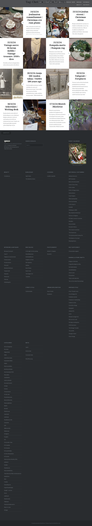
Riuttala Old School (8, 268)
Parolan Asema (7, 262)
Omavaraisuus (7, 391)
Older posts (6, 132)
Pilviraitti (6, 265)
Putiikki (6, 465)
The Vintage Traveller (74, 328)
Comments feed (29, 355)
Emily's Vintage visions (74, 190)
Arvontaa (6, 349)
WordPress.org (29, 358)
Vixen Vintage (72, 336)
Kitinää (5, 386)
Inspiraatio (6, 414)
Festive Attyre (72, 193)
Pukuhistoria (7, 468)
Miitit (5, 355)
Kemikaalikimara (29, 256)
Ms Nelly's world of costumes (75, 218)
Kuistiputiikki (47, 2)
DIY (5, 439)
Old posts (86, 4)
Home (40, 2)
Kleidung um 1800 (73, 210)
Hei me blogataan (8, 346)
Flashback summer (73, 297)
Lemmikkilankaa (72, 269)
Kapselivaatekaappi (8, 487)
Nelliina (27, 265)
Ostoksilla (6, 422)
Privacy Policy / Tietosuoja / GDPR (64, 2)
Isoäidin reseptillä (51, 176)
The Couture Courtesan (74, 229)
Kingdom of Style (29, 259)
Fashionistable (29, 291)
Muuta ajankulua (8, 403)
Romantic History (73, 226)
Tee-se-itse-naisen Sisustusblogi (76, 281)
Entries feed (28, 351)
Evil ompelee (7, 445)
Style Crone (28, 271)
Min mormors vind (73, 319)
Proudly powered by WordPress (38, 523)
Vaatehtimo (6, 476)
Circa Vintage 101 (73, 294)
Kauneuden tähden (8, 360)
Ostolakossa (7, 176)
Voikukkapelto (7, 282)
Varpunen (6, 273)
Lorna (70, 313)
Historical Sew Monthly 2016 (10, 459)
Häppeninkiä (7, 352)
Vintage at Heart (72, 333)
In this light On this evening (32, 251)
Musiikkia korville (8, 419)
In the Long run (72, 204)
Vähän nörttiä (7, 428)
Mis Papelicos (29, 262)
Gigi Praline (28, 176)
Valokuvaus (6, 431)
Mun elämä (6, 374)
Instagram (6, 433)
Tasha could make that (74, 278)
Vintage (79, 2)
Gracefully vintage (73, 305)
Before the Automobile (74, 181)
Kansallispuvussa (29, 254)
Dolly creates (72, 187)
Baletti (5, 405)
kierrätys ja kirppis (8, 369)
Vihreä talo (6, 276)
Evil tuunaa (6, 456)
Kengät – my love (8, 490)
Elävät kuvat (7, 411)
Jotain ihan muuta (8, 358)
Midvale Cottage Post (74, 316)
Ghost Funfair (50, 291)
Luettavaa (6, 417)
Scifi (5, 425)
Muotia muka (7, 498)
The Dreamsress (72, 232)
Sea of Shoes (28, 268)
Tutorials (86, 2)
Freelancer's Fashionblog (74, 299)
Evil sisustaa (7, 448)
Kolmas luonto (7, 259)
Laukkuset (6, 496)
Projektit (6, 436)
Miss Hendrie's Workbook (74, 212)
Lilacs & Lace (71, 272)
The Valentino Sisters (30, 179)
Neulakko (71, 221)
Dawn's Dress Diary (73, 184)
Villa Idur (6, 279)
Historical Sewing (73, 201)
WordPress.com (57, 523)
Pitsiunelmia (71, 275)
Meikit (5, 363)
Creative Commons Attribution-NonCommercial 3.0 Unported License (11, 147)
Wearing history (72, 241)
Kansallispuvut (7, 484)
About (78, 4)
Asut (5, 479)
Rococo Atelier (72, 224)
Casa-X (5, 254)
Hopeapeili (71, 308)
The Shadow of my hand (74, 238)
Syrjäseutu (49, 294)
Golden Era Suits (72, 302)
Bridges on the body (73, 261)
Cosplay (6, 481)
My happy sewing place (74, 322)
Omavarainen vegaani (74, 251)
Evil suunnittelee (8, 450)
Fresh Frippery (72, 195)
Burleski (6, 408)
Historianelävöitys (8, 470)
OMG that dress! (72, 325)
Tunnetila (28, 276)
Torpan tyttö (7, 271)
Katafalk (71, 207)
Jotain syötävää (7, 380)
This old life (71, 330)
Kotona (6, 388)
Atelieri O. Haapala (51, 251)
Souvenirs (49, 254)
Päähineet (6, 501)
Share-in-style (7, 507)
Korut (5, 493)
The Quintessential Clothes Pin (76, 235)
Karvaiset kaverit (8, 383)
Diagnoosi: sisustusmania (10, 256)
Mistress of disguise (73, 215)
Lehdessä (6, 462)
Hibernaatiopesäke (73, 198)
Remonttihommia (8, 400)
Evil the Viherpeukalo (9, 453)
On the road (6, 394)
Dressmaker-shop (8, 442)
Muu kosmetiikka (8, 366)
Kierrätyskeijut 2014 (9, 372)
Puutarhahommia (8, 397)
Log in (27, 347)
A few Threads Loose (73, 291)
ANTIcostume (72, 179)
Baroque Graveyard (8, 251)
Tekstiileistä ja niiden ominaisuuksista (12, 473)
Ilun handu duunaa (73, 267)
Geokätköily (7, 377)
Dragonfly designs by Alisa (75, 264)
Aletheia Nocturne (73, 176)
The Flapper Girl (29, 273)
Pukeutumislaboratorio (9, 504)
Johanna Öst (71, 311)
